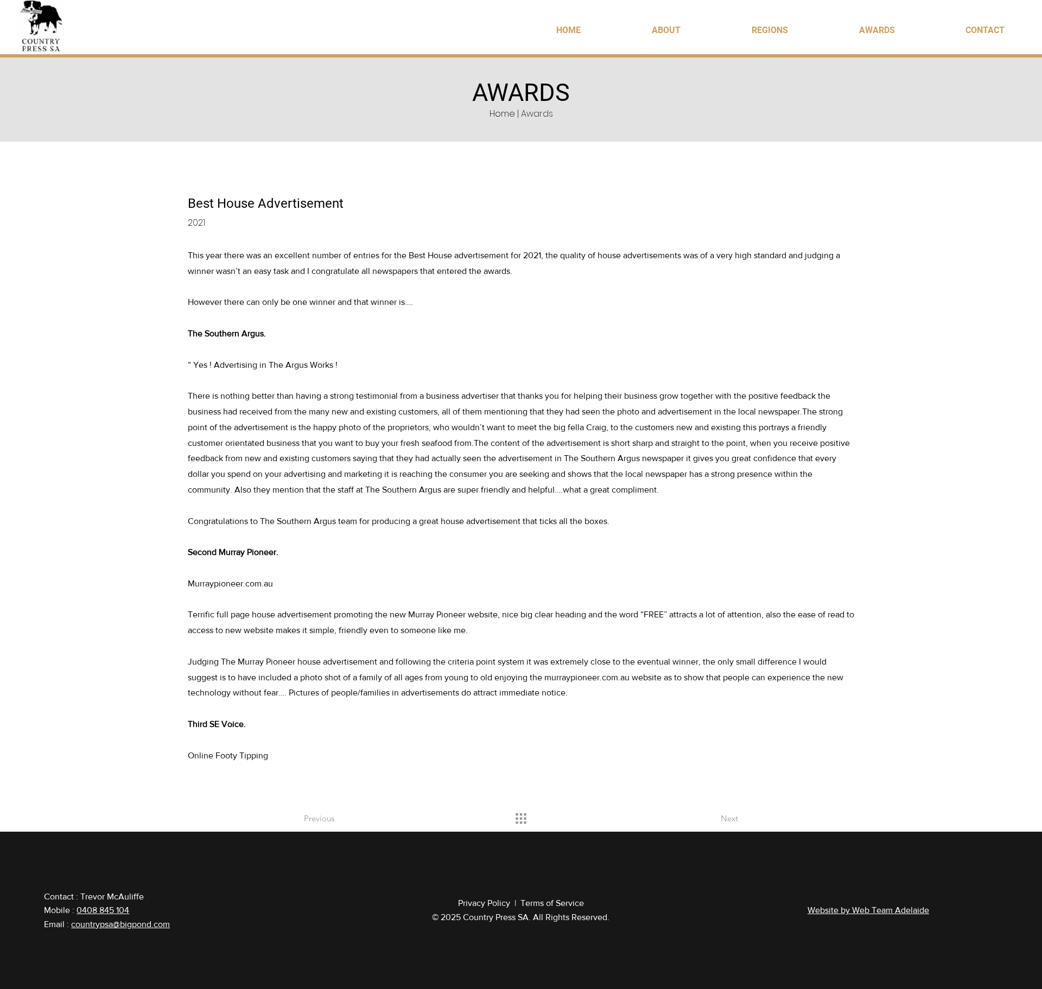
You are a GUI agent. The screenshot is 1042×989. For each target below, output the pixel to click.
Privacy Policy (484, 903)
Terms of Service (552, 903)
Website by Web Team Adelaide (868, 910)
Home (502, 113)
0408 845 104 (103, 910)
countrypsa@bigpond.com (120, 924)
